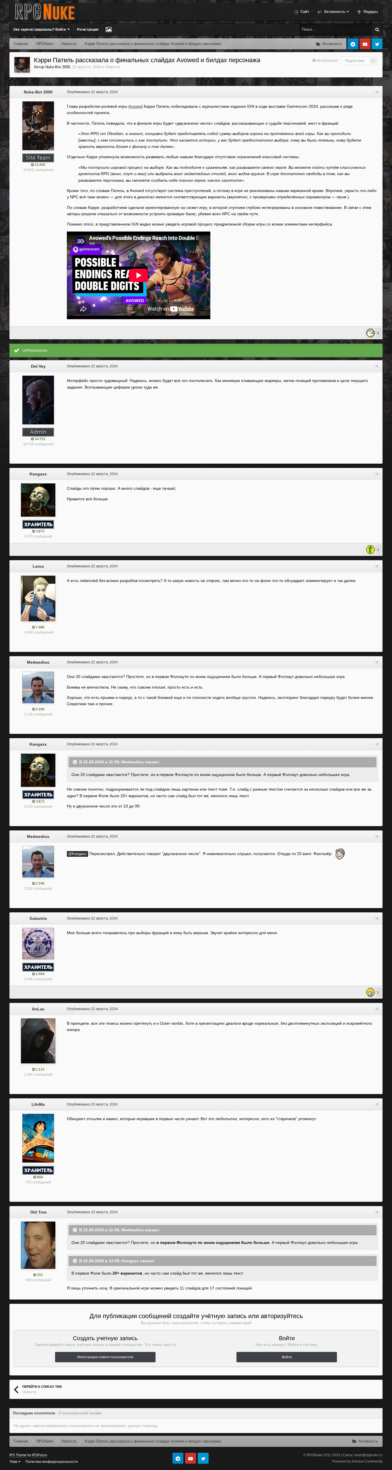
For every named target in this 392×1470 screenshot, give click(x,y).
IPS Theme (18, 1455)
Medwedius (38, 662)
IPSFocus (39, 1455)
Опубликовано (92, 92)
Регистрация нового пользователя (105, 1357)
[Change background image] (108, 29)
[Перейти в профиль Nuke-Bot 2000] (22, 64)
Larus (38, 566)
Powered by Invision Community (357, 1461)
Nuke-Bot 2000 (57, 67)
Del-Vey (38, 366)
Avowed (135, 106)
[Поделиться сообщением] (376, 92)
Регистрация (87, 30)
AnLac (38, 1009)
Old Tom (38, 1212)
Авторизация (327, 60)
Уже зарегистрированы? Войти (40, 30)
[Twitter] (377, 43)
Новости (112, 67)
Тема (13, 1462)
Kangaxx (38, 474)
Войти (287, 1357)
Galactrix (38, 918)
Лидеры (370, 11)
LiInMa (38, 1104)
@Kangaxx (77, 854)
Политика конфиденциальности (52, 1462)
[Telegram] (353, 43)
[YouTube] (365, 43)
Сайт (304, 11)
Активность (334, 11)
